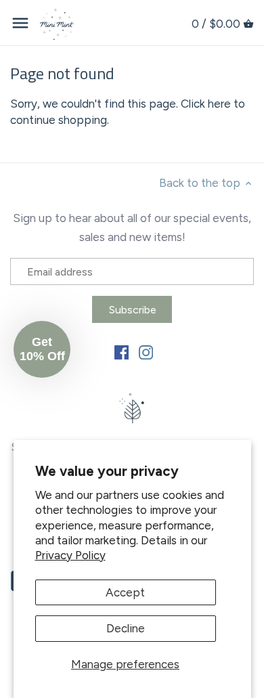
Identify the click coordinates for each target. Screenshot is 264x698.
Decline (125, 628)
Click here (206, 103)
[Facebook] (121, 351)
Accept (125, 592)
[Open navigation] (20, 23)
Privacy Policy (70, 555)
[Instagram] (146, 351)
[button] (42, 349)
